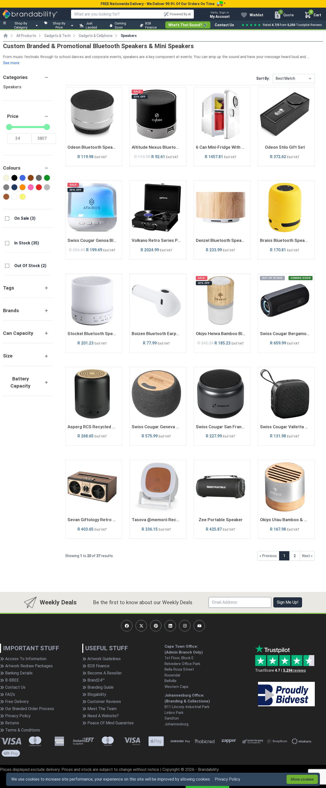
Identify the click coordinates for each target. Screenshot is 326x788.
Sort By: (263, 78)
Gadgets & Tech (57, 36)
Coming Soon (120, 25)
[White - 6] (14, 196)
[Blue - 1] (22, 178)
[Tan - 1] (6, 196)
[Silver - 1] (47, 187)
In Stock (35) (26, 243)
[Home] (5, 35)
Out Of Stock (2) (30, 265)
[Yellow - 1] (22, 196)
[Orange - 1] (22, 187)
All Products (26, 36)
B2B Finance (151, 25)
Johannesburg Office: (184, 695)
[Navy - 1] (14, 187)
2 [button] (295, 556)
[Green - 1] (47, 178)
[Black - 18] (14, 178)
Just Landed (91, 25)
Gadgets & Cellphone (96, 36)
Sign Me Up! (287, 602)
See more (11, 63)
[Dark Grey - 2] (39, 178)
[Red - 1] (39, 187)
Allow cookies (302, 779)
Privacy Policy (227, 779)
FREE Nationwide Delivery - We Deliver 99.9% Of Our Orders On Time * (163, 4)
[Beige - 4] (6, 178)
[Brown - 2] (31, 178)
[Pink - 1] (31, 187)
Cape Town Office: (181, 646)
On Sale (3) (24, 218)
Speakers (129, 36)
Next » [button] (307, 556)
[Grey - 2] (6, 187)
